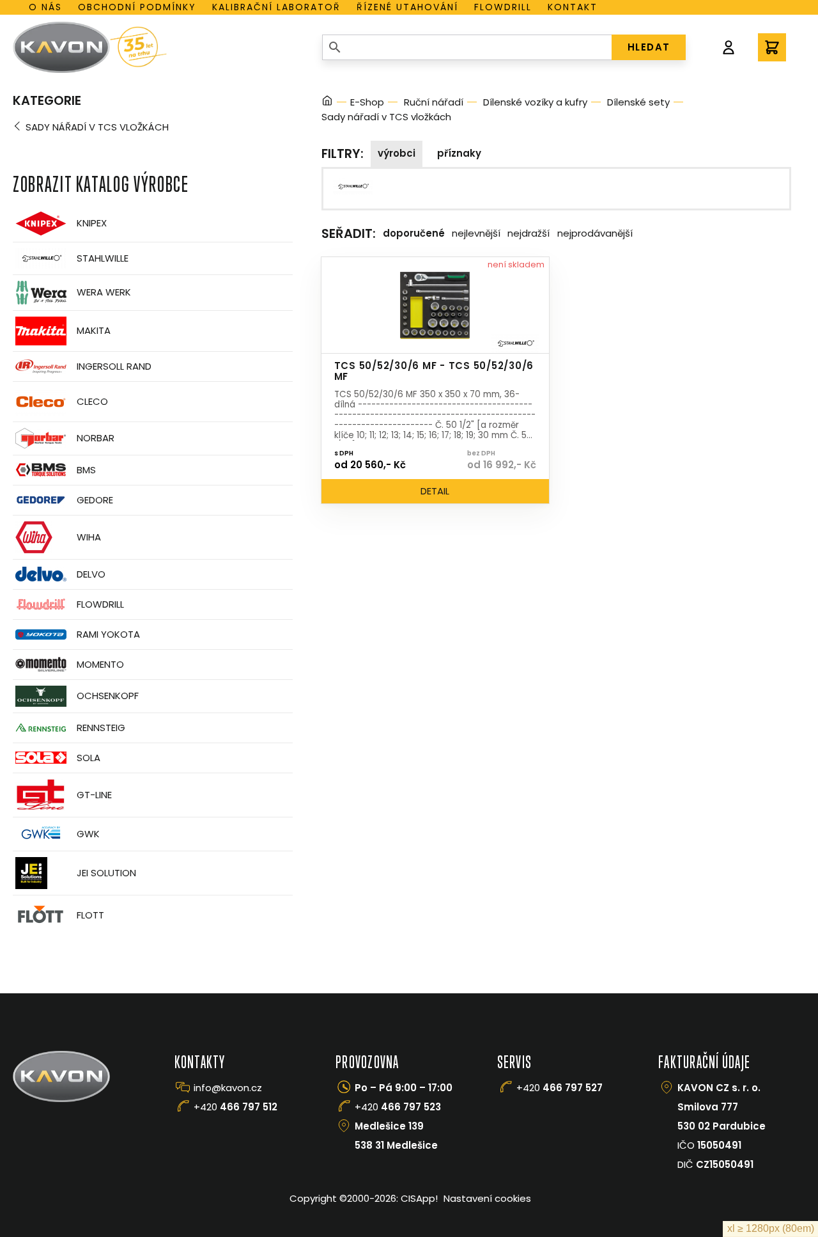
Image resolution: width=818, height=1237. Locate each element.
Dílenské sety (638, 102)
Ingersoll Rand (114, 366)
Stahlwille (102, 258)
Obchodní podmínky (137, 7)
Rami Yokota (108, 634)
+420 (235, 1107)
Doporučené (414, 233)
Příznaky (459, 153)
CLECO (92, 401)
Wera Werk (104, 292)
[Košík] (772, 47)
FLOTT (90, 915)
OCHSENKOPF (108, 695)
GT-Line (94, 794)
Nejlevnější (476, 233)
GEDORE (95, 500)
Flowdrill (503, 7)
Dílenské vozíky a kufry (535, 102)
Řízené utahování (407, 7)
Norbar (95, 438)
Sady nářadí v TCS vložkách (97, 127)
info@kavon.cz (228, 1087)
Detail (435, 491)
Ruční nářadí (433, 102)
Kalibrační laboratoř (276, 7)
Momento (100, 664)
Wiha (89, 537)
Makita (94, 330)
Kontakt (573, 7)
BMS (86, 470)
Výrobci (396, 153)
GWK (88, 833)
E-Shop (367, 102)
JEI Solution (106, 872)
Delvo (91, 574)
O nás (45, 7)
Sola (88, 757)
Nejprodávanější (595, 233)
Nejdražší (528, 233)
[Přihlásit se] (728, 47)
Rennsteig (101, 727)
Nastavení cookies (487, 1198)
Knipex (92, 223)
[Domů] (327, 103)
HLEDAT (649, 47)
